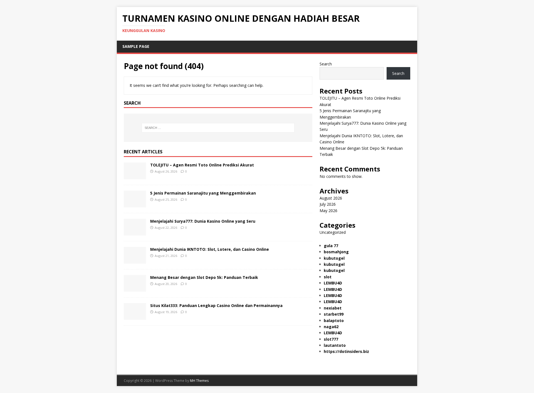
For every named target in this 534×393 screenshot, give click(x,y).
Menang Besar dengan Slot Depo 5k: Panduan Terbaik (204, 277)
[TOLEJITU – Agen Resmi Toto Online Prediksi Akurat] (135, 176)
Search (326, 64)
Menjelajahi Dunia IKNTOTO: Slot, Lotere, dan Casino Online (209, 249)
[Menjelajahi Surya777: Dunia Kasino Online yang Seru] (135, 232)
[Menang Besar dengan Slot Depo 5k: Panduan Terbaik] (135, 288)
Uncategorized (333, 232)
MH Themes (199, 380)
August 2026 (331, 198)
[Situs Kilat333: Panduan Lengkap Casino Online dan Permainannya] (135, 316)
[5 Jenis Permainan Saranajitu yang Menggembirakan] (135, 204)
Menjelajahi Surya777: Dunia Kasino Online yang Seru (202, 221)
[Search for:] (218, 127)
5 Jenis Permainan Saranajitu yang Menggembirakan (203, 193)
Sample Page (135, 46)
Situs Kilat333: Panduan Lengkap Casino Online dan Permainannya (216, 305)
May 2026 (328, 210)
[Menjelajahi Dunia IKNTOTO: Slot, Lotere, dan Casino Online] (135, 260)
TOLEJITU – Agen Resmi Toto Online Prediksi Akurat (202, 165)
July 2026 (328, 204)
